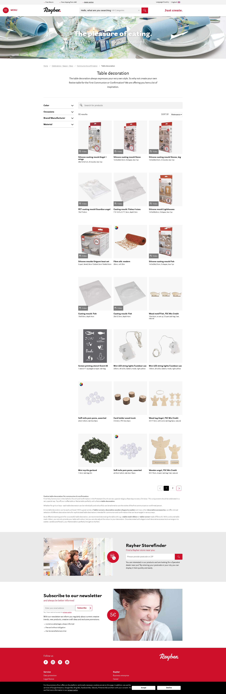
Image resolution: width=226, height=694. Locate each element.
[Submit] (144, 10)
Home (46, 66)
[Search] (178, 557)
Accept (143, 688)
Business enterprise (121, 676)
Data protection (50, 676)
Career (115, 679)
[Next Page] (179, 488)
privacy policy (67, 612)
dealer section (89, 2)
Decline (169, 688)
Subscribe (82, 608)
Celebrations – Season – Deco (62, 66)
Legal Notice (49, 679)
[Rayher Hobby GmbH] (52, 10)
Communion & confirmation (87, 66)
